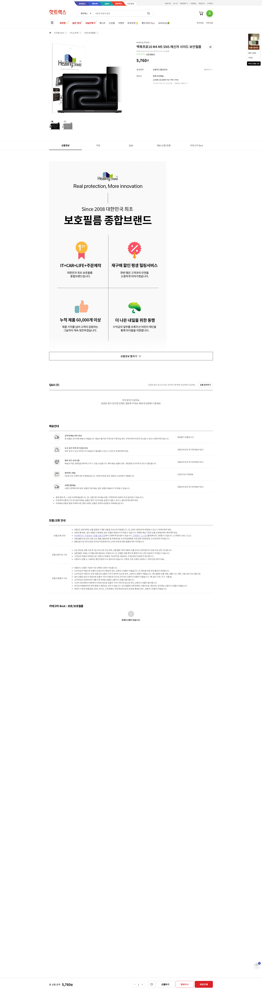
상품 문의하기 (205, 384)
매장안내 (202, 3)
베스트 (102, 23)
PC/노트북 (74, 32)
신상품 (112, 23)
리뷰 (98, 145)
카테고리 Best (196, 145)
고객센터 (210, 3)
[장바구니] (201, 13)
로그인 (175, 3)
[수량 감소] (134, 984)
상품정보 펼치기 (128, 356)
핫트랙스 (84, 13)
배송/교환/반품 (164, 145)
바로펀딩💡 (132, 23)
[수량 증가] (142, 984)
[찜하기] (151, 984)
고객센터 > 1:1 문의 (140, 535)
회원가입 (168, 3)
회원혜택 (183, 3)
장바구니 (185, 984)
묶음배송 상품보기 (181, 83)
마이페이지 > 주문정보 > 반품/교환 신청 (89, 535)
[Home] (50, 33)
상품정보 (65, 145)
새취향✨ (63, 23)
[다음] (125, 80)
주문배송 (193, 3)
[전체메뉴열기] (52, 23)
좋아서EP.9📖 (148, 23)
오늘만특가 (90, 23)
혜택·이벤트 (252, 53)
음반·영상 (76, 23)
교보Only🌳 (164, 23)
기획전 (250, 57)
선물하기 (165, 984)
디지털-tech (59, 32)
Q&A (131, 145)
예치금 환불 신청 (253, 63)
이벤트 (121, 23)
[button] (210, 46)
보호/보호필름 (90, 32)
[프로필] (209, 13)
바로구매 (204, 984)
